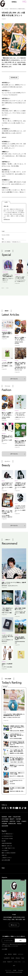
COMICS (24, 821)
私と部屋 (3, 840)
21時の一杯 (4, 855)
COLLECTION (16, 817)
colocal (4, 961)
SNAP (9, 817)
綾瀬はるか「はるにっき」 (7, 845)
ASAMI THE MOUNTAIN (6, 843)
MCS (14, 965)
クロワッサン (20, 954)
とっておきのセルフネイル (7, 836)
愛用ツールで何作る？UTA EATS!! (8, 852)
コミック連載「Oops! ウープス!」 (8, 848)
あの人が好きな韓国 (6, 860)
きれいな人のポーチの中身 (7, 838)
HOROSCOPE (12, 823)
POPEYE (14, 954)
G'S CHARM (5, 819)
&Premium (18, 958)
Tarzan (22, 958)
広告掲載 (14, 970)
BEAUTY (12, 819)
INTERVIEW (5, 821)
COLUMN (4, 823)
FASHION (4, 817)
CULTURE (18, 819)
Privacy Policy (20, 970)
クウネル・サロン (17, 961)
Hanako (12, 958)
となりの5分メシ (5, 850)
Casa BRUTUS (7, 958)
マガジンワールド (8, 970)
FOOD (18, 821)
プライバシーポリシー (17, 944)
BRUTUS (10, 954)
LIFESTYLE (12, 821)
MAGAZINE (5, 826)
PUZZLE (19, 823)
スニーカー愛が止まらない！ (7, 833)
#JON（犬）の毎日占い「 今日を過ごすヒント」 (11, 242)
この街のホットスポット (7, 857)
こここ (23, 961)
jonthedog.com (7, 219)
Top (2, 8)
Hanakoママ (9, 961)
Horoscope (6, 8)
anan (6, 954)
